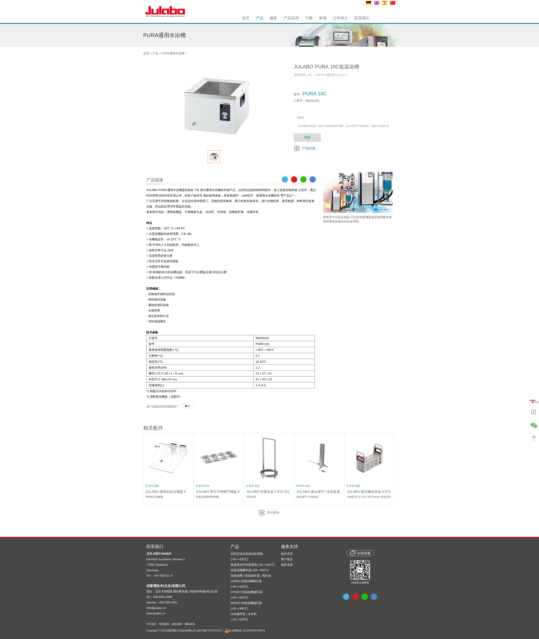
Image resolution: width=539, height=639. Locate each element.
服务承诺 (287, 564)
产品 (155, 53)
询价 (307, 137)
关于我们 (151, 624)
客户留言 (287, 559)
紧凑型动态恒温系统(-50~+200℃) (253, 564)
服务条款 (177, 624)
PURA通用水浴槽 (173, 53)
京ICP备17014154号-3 (210, 630)
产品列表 (309, 148)
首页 (146, 53)
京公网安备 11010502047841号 (247, 630)
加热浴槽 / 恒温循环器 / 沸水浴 (251, 575)
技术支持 (287, 553)
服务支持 (289, 546)
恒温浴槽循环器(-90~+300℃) (250, 570)
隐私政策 (190, 624)
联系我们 (164, 624)
